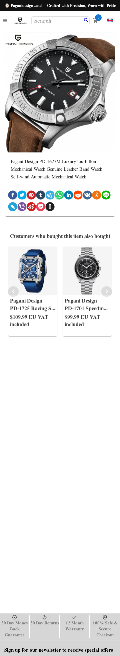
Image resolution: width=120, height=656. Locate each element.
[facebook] (12, 196)
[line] (106, 196)
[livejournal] (12, 208)
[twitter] (22, 196)
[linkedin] (68, 196)
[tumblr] (40, 196)
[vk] (87, 196)
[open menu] (5, 21)
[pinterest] (31, 196)
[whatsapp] (59, 196)
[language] (110, 20)
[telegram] (50, 196)
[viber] (22, 208)
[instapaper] (50, 208)
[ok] (96, 196)
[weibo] (31, 208)
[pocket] (40, 208)
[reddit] (78, 196)
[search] (86, 20)
